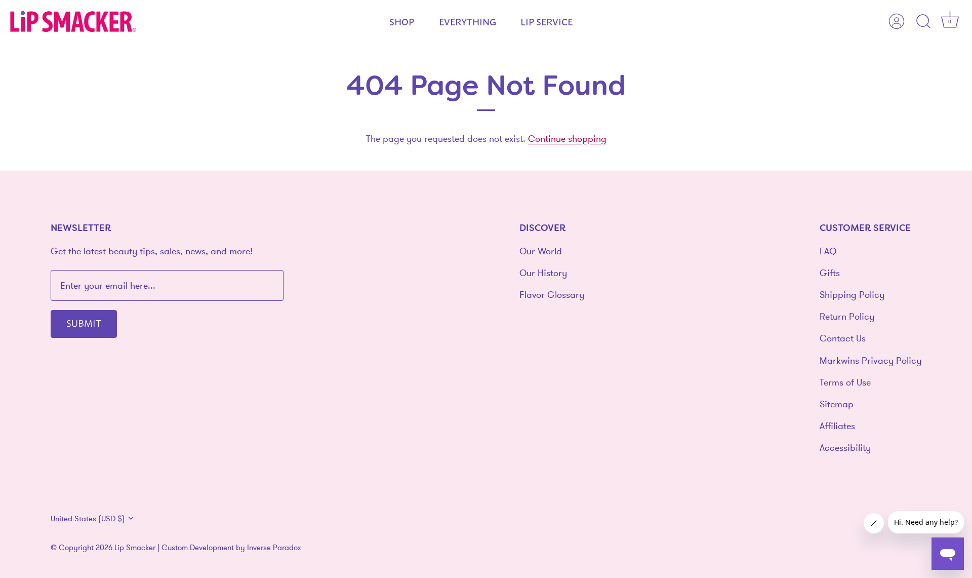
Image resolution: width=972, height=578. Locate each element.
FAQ (828, 251)
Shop (401, 21)
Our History (543, 273)
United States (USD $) (88, 518)
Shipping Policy (852, 294)
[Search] (923, 22)
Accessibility (845, 447)
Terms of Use (845, 382)
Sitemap (837, 404)
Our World (540, 251)
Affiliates (837, 426)
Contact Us (843, 338)
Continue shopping (567, 138)
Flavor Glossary (551, 294)
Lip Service (546, 21)
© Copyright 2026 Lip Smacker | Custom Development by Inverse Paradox (176, 547)
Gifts (830, 273)
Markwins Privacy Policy (870, 360)
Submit (83, 323)
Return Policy (847, 316)
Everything (467, 21)
